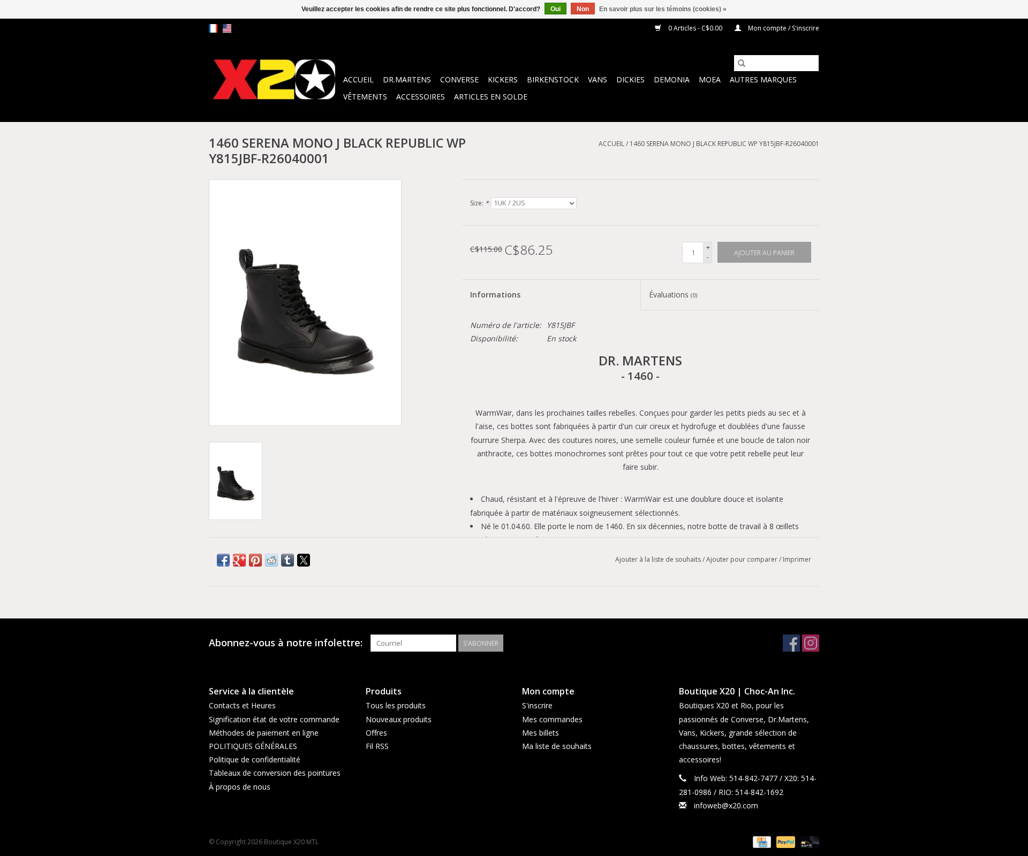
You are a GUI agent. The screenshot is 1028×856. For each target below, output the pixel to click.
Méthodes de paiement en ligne (264, 733)
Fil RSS (377, 746)
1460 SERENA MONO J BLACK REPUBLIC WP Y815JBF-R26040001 (724, 143)
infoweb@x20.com (726, 805)
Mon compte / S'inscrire (782, 28)
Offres (376, 733)
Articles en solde (490, 96)
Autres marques (763, 79)
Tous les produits (396, 705)
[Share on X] (303, 560)
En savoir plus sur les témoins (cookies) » (663, 9)
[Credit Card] (761, 841)
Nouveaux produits (399, 719)
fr (213, 28)
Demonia (672, 79)
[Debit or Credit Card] (808, 841)
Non (583, 9)
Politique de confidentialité (254, 759)
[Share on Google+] (239, 560)
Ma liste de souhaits (557, 746)
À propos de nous (239, 787)
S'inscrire (537, 705)
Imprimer (797, 559)
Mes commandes (552, 719)
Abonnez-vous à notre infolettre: (285, 642)
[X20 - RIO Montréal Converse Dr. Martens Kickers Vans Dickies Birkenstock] (274, 80)
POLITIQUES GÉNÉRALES (253, 746)
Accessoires (420, 96)
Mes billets (540, 733)
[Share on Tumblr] (287, 560)
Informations (495, 294)
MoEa (710, 79)
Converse (459, 79)
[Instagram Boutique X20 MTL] (810, 643)
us (227, 28)
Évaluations (673, 294)
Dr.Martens (407, 79)
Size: (479, 203)
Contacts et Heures (242, 705)
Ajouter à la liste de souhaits (658, 559)
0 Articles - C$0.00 (695, 28)
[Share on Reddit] (271, 560)
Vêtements (365, 96)
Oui (555, 9)
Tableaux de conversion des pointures (275, 773)
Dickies (630, 79)
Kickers (503, 79)
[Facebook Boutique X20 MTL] (791, 643)
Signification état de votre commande (274, 719)
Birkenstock (553, 79)
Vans (597, 79)
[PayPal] (785, 841)
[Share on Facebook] (223, 560)
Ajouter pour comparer (742, 559)
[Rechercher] (742, 63)
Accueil (358, 79)
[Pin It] (255, 560)
